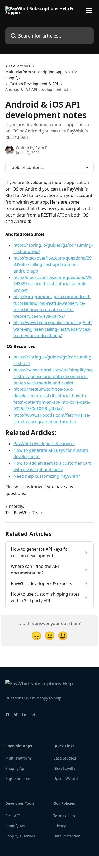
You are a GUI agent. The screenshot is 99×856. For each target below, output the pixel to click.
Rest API (12, 815)
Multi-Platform (18, 758)
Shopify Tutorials (20, 836)
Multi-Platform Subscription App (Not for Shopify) (41, 74)
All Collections (17, 65)
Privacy (59, 825)
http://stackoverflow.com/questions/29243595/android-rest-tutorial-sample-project (52, 283)
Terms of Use (64, 815)
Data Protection (67, 836)
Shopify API (15, 825)
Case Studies (64, 758)
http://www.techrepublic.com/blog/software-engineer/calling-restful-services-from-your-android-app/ (52, 329)
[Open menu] (89, 10)
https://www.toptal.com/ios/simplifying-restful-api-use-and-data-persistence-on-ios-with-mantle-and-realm (53, 376)
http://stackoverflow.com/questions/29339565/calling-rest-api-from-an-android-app (52, 264)
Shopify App (16, 768)
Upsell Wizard (65, 778)
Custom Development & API (34, 83)
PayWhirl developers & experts (44, 444)
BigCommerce (17, 778)
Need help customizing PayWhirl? (46, 476)
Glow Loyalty (64, 768)
